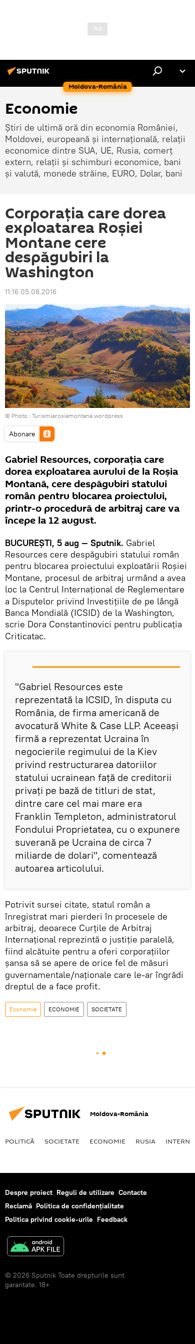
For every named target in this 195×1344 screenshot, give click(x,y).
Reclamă (18, 1205)
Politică (19, 1141)
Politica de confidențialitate (80, 1205)
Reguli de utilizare (85, 1192)
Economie (23, 1009)
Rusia (146, 1141)
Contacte (132, 1192)
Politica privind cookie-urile (49, 1219)
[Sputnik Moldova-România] (30, 74)
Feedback (112, 1219)
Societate (62, 1141)
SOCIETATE (107, 1009)
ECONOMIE (64, 1009)
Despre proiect (28, 1192)
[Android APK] (36, 1247)
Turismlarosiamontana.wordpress (77, 415)
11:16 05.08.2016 (30, 291)
